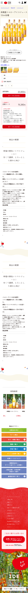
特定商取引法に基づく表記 (13, 521)
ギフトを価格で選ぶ (14, 454)
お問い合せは (14, 539)
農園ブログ (9, 505)
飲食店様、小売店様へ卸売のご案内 (14, 471)
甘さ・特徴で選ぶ (14, 439)
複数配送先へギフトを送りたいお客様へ (14, 464)
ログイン (9, 527)
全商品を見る (14, 430)
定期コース (9, 502)
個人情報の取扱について (13, 524)
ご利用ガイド (10, 516)
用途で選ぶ (14, 449)
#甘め (2, 65)
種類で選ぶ (14, 444)
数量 (2, 85)
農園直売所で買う (14, 476)
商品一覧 (13, 7)
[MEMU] (2, 3)
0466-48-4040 (10, 545)
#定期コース (6, 65)
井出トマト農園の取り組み (13, 507)
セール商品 (14, 435)
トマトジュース (20, 7)
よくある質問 (10, 518)
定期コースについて (14, 458)
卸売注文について (11, 513)
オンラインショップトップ (13, 496)
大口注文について (11, 510)
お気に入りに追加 (14, 52)
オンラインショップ (5, 7)
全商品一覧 (9, 499)
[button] (5, 406)
